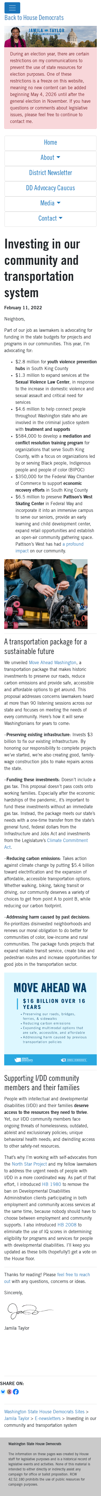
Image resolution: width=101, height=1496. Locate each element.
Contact (47, 219)
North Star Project (29, 1164)
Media (47, 204)
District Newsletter (50, 173)
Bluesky (3, 1392)
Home (50, 143)
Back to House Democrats (34, 18)
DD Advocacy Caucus (50, 188)
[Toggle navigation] (12, 8)
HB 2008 (67, 1225)
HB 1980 (51, 1185)
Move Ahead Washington (52, 663)
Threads (9, 1392)
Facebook (16, 1392)
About (47, 158)
